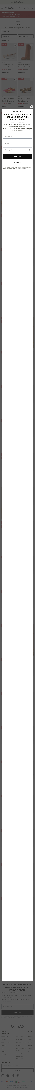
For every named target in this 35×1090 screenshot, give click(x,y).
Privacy (24, 168)
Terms (18, 168)
